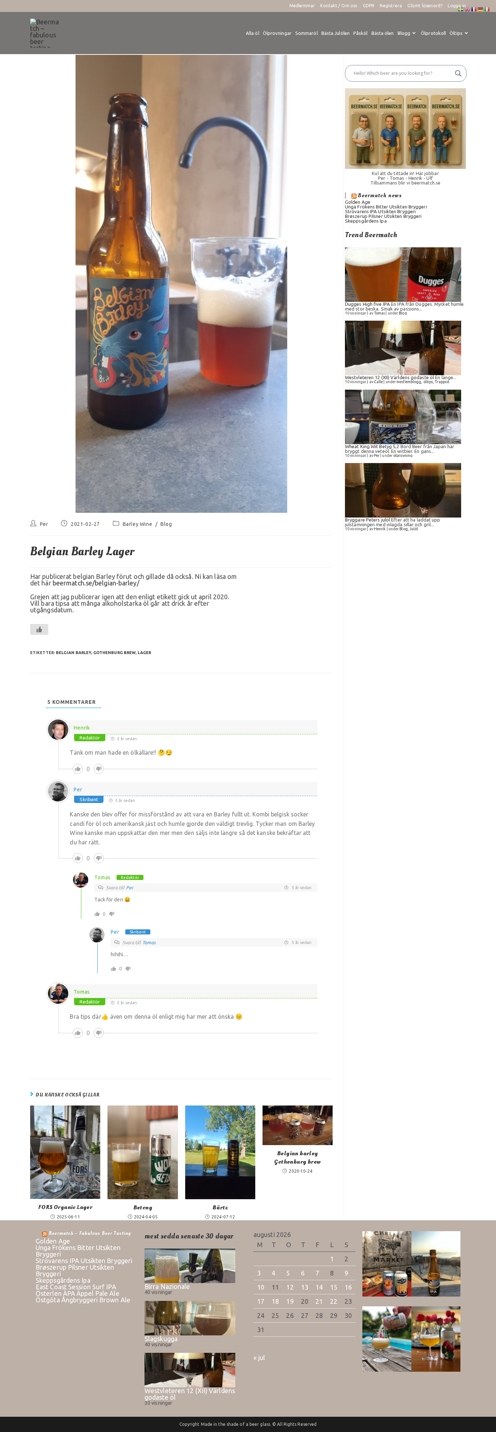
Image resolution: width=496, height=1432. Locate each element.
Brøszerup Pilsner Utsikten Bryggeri (383, 216)
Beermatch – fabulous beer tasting (90, 1233)
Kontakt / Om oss (338, 6)
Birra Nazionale (167, 1286)
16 (348, 1287)
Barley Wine (138, 524)
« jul (259, 1357)
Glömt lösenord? (424, 6)
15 (333, 1287)
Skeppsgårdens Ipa (366, 220)
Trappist (442, 382)
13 (304, 1287)
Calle (378, 382)
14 (319, 1287)
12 (289, 1287)
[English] (467, 8)
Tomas (102, 877)
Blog (166, 524)
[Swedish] (461, 8)
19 (289, 1301)
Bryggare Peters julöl (367, 519)
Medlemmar (302, 6)
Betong (142, 1208)
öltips (428, 382)
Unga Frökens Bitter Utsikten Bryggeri (386, 206)
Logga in (457, 6)
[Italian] (487, 8)
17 (260, 1301)
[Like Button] (39, 629)
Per (44, 524)
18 (275, 1301)
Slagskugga (161, 1338)
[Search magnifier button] (458, 73)
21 (319, 1301)
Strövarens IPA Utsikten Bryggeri (380, 211)
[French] (474, 8)
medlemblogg (409, 382)
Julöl (414, 529)
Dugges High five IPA (367, 304)
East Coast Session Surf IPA (76, 1286)
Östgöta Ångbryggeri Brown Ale (83, 1299)
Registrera (391, 6)
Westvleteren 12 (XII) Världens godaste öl (389, 377)
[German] (480, 8)
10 (260, 1287)
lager (144, 652)
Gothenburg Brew (114, 652)
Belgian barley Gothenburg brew (297, 1157)
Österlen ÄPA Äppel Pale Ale (77, 1293)
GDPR (369, 6)
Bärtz (220, 1208)
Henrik (82, 728)
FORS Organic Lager (65, 1207)
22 (333, 1301)
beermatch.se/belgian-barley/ (96, 583)
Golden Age (357, 201)
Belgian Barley (73, 652)
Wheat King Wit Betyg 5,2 (372, 446)
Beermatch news (380, 195)
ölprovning (402, 455)
